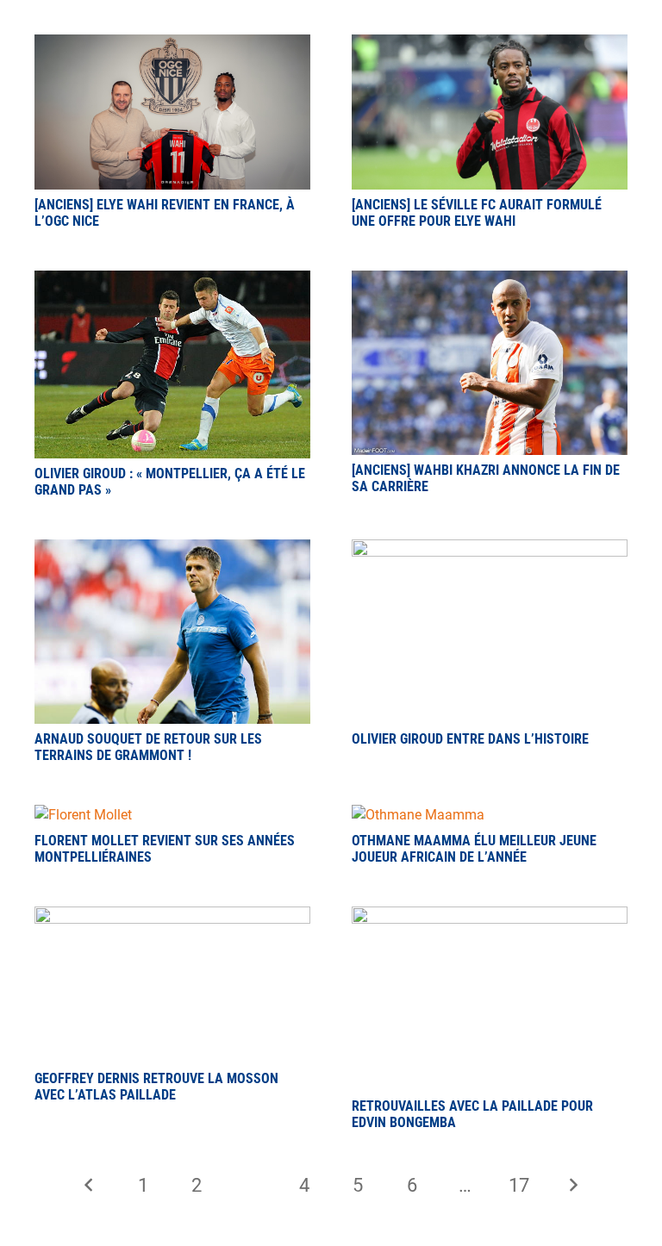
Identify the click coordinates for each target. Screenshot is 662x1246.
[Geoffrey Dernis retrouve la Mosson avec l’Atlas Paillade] (172, 916)
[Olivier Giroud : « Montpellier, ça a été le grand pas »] (172, 280)
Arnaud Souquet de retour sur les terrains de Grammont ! (148, 747)
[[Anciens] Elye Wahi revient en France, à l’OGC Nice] (172, 44)
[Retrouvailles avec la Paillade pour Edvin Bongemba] (490, 916)
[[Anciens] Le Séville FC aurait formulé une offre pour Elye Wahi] (490, 44)
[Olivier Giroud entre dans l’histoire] (490, 549)
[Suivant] (573, 1185)
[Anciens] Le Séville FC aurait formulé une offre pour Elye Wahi (477, 212)
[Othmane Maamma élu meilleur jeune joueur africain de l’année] (418, 815)
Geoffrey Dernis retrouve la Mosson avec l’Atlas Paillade (156, 1086)
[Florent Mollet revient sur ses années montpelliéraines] (83, 815)
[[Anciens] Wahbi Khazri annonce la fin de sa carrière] (490, 280)
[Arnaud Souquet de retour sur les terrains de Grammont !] (172, 549)
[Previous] (89, 1185)
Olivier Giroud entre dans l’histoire (470, 739)
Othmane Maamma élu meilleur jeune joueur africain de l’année (474, 848)
